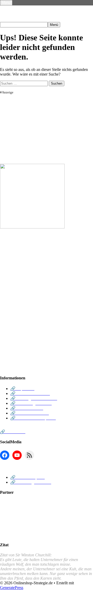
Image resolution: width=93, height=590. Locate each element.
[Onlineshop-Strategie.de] (43, 19)
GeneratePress (11, 587)
